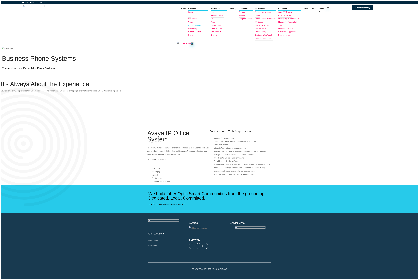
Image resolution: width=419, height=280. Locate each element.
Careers (306, 8)
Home (183, 8)
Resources (282, 8)
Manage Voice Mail (285, 28)
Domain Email (260, 28)
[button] (204, 231)
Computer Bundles (242, 13)
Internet (191, 12)
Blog (314, 8)
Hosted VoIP (193, 19)
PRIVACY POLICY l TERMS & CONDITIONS (209, 269)
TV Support (259, 22)
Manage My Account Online (263, 13)
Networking (192, 28)
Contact (9, 77)
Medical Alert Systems (216, 33)
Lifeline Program (217, 25)
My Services (260, 8)
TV (189, 15)
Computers (243, 8)
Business (192, 8)
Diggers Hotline (284, 35)
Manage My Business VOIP (289, 19)
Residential (215, 8)
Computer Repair (245, 19)
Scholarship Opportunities (288, 32)
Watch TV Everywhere (286, 12)
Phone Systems (194, 25)
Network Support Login (264, 38)
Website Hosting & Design (195, 33)
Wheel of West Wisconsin (265, 19)
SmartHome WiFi (217, 15)
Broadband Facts (285, 15)
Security (233, 8)
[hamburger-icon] (328, 7)
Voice (190, 22)
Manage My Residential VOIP (287, 23)
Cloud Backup (216, 28)
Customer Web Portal (263, 35)
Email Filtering (260, 32)
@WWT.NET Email (262, 25)
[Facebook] (192, 246)
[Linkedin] (205, 246)
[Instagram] (198, 246)
